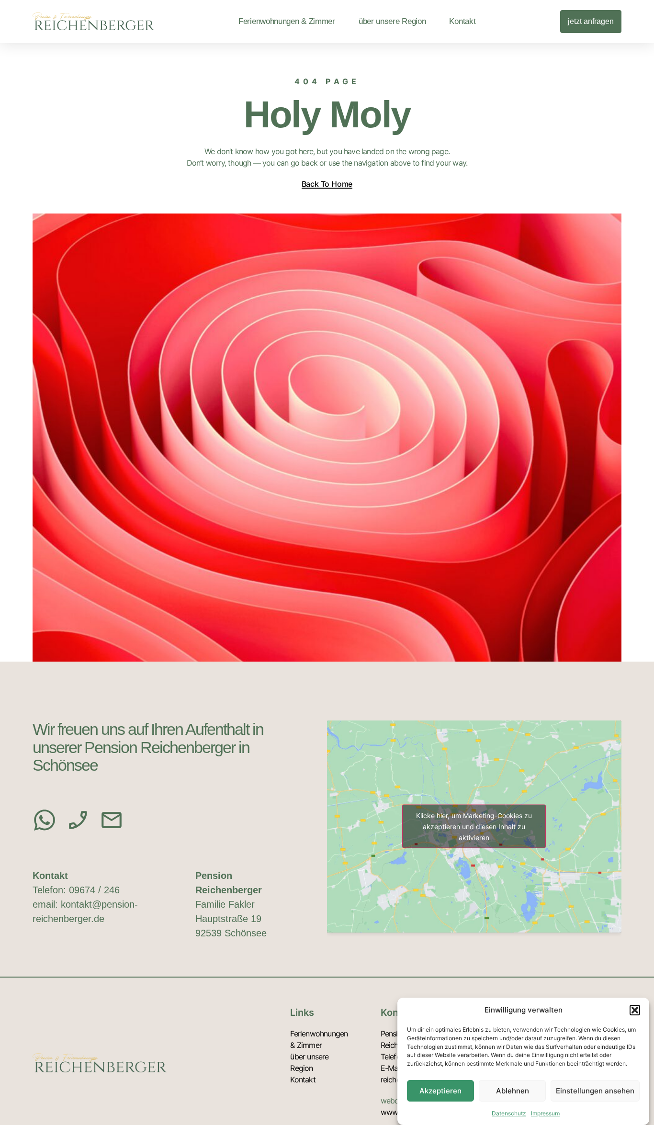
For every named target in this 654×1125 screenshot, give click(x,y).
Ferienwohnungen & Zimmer (286, 21)
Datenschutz (509, 1112)
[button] (635, 1010)
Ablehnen (512, 1090)
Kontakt (462, 21)
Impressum (545, 1112)
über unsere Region (392, 21)
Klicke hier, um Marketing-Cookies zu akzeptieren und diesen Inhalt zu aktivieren (474, 826)
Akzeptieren (440, 1090)
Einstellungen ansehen (595, 1090)
